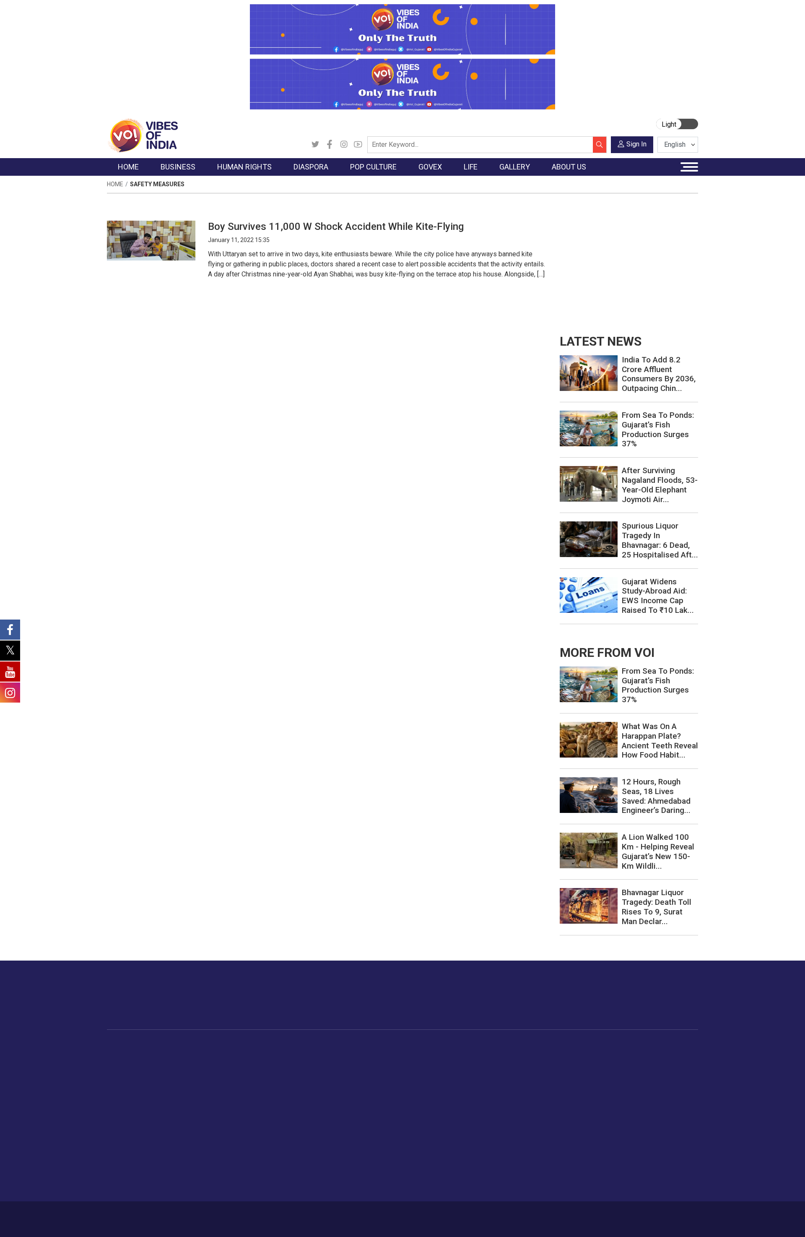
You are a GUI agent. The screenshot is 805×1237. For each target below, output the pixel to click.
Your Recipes (440, 1078)
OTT (331, 1078)
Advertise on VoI (629, 1057)
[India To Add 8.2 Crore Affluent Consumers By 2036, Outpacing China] (589, 373)
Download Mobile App (650, 1219)
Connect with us (649, 1003)
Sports (509, 1162)
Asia (276, 1068)
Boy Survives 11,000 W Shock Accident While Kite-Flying (336, 226)
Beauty (509, 1173)
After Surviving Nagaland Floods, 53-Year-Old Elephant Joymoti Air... (660, 485)
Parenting (513, 1099)
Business (181, 1047)
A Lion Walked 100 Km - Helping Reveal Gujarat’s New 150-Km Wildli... (658, 851)
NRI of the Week (293, 1078)
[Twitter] (315, 144)
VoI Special (130, 1110)
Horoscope (515, 1057)
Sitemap (330, 1214)
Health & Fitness (522, 1141)
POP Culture (335, 1047)
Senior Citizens (520, 1110)
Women (510, 1068)
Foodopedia (431, 1047)
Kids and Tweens (524, 1152)
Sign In (636, 144)
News (236, 1057)
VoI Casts (572, 1089)
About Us (174, 1214)
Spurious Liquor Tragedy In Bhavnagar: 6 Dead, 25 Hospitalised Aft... (660, 540)
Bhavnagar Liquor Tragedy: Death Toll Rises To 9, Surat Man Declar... (656, 907)
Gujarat (125, 1089)
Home (115, 184)
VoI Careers (622, 1120)
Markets (187, 1089)
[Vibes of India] (142, 135)
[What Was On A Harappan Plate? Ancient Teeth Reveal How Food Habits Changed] (589, 739)
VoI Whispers (380, 1068)
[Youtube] (358, 144)
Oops (613, 1099)
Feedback (249, 1214)
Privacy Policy (290, 1214)
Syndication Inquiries (634, 1110)
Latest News (132, 1068)
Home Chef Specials (450, 1057)
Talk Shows (573, 1068)
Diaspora (274, 1047)
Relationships (518, 1089)
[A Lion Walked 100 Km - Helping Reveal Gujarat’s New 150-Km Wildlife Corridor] (589, 850)
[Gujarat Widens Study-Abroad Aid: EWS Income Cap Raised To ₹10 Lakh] (589, 594)
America (281, 1057)
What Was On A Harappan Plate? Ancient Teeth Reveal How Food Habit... (660, 740)
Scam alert (621, 1078)
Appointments (381, 1089)
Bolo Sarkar (378, 1078)
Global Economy (198, 1078)
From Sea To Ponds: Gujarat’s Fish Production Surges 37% (658, 429)
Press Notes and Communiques (650, 1068)
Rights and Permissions (639, 1131)
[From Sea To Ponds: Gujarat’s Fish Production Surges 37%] (589, 428)
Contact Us (211, 1214)
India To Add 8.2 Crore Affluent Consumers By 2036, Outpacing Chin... (659, 374)
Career (142, 1214)
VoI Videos (573, 1078)
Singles (509, 1120)
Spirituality (514, 1183)
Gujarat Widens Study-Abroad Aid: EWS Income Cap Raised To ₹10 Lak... (658, 596)
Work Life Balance (525, 1131)
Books (334, 1089)
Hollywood (339, 1068)
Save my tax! (194, 1099)
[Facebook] (330, 144)
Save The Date (578, 1057)
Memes (568, 1099)
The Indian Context (141, 1078)
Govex (363, 1047)
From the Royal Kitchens (456, 1068)
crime (123, 1099)
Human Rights (241, 1047)
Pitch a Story (624, 1089)
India (182, 1057)
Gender (509, 1078)
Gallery (560, 1047)
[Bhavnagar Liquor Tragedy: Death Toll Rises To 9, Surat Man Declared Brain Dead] (589, 905)
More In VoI (615, 1047)
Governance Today (388, 1057)
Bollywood (339, 1057)
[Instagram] (344, 144)
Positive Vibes (134, 1120)
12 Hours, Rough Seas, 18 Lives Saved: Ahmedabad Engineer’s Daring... (656, 796)
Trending (127, 1057)
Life (497, 1047)
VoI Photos (573, 1110)
